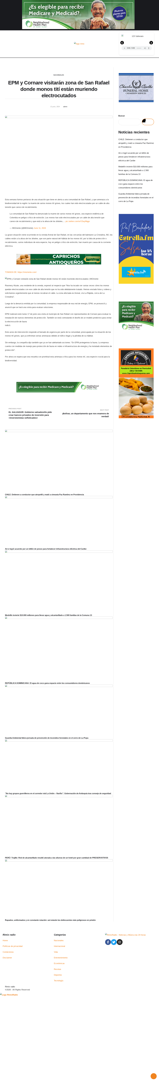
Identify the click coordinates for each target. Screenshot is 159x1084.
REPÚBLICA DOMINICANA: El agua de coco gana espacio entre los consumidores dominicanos (47, 683)
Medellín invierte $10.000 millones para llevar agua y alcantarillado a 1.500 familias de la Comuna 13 (48, 615)
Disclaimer (7, 958)
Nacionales (59, 75)
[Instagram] (120, 942)
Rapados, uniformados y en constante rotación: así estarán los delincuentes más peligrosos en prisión (50, 920)
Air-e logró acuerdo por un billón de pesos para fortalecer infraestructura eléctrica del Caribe (45, 549)
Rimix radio (10, 987)
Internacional (59, 946)
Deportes (58, 975)
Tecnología (58, 981)
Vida (56, 952)
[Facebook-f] (108, 942)
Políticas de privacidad (12, 946)
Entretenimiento (61, 958)
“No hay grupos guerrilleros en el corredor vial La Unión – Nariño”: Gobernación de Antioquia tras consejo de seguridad (58, 793)
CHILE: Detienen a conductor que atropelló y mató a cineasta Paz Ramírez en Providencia (44, 495)
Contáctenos (8, 952)
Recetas (57, 969)
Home (5, 940)
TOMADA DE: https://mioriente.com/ (21, 272)
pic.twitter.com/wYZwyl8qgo (78, 221)
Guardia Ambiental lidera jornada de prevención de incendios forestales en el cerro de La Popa (46, 738)
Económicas (59, 963)
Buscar (121, 116)
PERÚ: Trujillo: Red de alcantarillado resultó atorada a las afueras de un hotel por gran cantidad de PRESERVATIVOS (56, 858)
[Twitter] (114, 942)
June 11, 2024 (40, 228)
